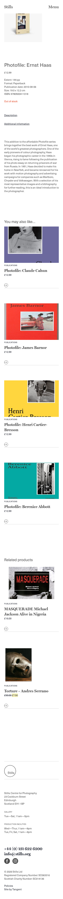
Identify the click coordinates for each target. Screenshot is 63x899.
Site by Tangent (13, 889)
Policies (8, 886)
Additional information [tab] (17, 124)
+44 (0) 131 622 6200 (23, 848)
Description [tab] (10, 115)
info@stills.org (17, 853)
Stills (8, 6)
